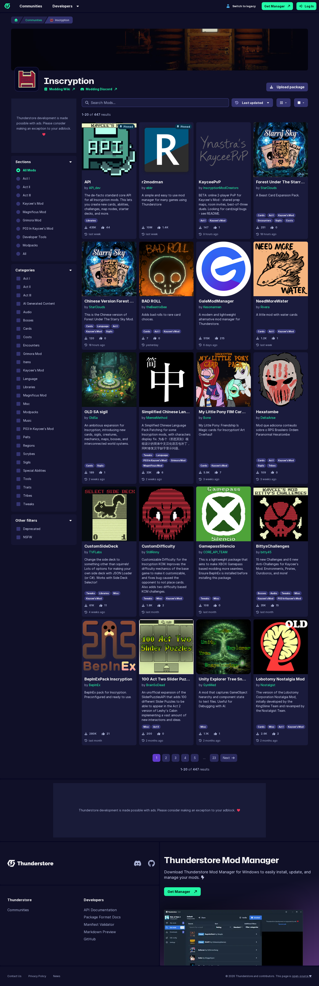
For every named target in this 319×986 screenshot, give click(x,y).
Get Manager (274, 6)
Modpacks (30, 245)
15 (277, 605)
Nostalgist (268, 685)
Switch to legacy (244, 6)
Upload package (290, 87)
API (87, 182)
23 (214, 758)
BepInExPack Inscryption (108, 679)
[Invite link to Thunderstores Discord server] (137, 863)
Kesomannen (212, 307)
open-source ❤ (302, 976)
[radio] (18, 170)
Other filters (26, 520)
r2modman (152, 182)
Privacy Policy (37, 976)
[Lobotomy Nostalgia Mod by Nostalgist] (280, 646)
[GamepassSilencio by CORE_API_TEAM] (223, 513)
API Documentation (100, 910)
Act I (26, 178)
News (56, 976)
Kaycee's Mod (33, 204)
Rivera (265, 307)
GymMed (209, 685)
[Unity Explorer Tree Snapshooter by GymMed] (223, 646)
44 (108, 227)
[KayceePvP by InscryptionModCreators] (223, 149)
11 (105, 605)
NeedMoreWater (272, 301)
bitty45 (266, 552)
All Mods (29, 170)
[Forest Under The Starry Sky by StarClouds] (280, 149)
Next (226, 758)
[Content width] (301, 102)
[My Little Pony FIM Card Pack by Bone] (223, 379)
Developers (62, 6)
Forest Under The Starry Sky (281, 182)
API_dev (94, 188)
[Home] (7, 6)
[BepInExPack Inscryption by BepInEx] (109, 646)
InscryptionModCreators (220, 188)
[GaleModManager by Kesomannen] (223, 269)
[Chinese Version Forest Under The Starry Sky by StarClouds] (109, 269)
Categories (25, 270)
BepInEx (94, 685)
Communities (31, 6)
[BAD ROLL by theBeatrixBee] (166, 269)
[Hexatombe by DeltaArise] (280, 379)
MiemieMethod (156, 417)
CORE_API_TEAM (215, 552)
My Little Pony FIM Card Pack (223, 411)
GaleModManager (216, 301)
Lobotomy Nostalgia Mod (280, 679)
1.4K (165, 227)
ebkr (149, 188)
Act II (26, 187)
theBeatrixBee (156, 307)
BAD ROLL (151, 301)
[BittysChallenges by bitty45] (280, 513)
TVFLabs (95, 552)
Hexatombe (267, 411)
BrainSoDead (155, 685)
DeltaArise (268, 417)
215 (222, 338)
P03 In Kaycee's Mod (38, 229)
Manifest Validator (99, 924)
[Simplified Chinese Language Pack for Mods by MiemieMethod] (166, 379)
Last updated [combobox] (252, 103)
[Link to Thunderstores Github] (151, 863)
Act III (27, 195)
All (24, 254)
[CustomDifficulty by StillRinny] (166, 513)
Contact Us (14, 976)
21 (108, 733)
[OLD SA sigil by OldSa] (109, 379)
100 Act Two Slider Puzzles (166, 679)
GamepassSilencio (217, 546)
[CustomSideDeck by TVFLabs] (109, 513)
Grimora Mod (32, 220)
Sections (23, 162)
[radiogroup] (44, 212)
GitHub (90, 939)
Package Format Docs (102, 917)
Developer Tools (34, 237)
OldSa (93, 417)
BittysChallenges (272, 546)
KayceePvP (210, 182)
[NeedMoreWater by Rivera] (280, 269)
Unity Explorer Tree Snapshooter (223, 679)
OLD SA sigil (96, 411)
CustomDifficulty (158, 546)
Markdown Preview (100, 932)
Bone (207, 417)
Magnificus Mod (34, 212)
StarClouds (269, 188)
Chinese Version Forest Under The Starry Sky (109, 301)
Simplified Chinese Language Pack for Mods (166, 411)
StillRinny (152, 552)
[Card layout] (283, 102)
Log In (309, 6)
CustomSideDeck (101, 546)
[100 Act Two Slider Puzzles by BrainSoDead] (166, 646)
